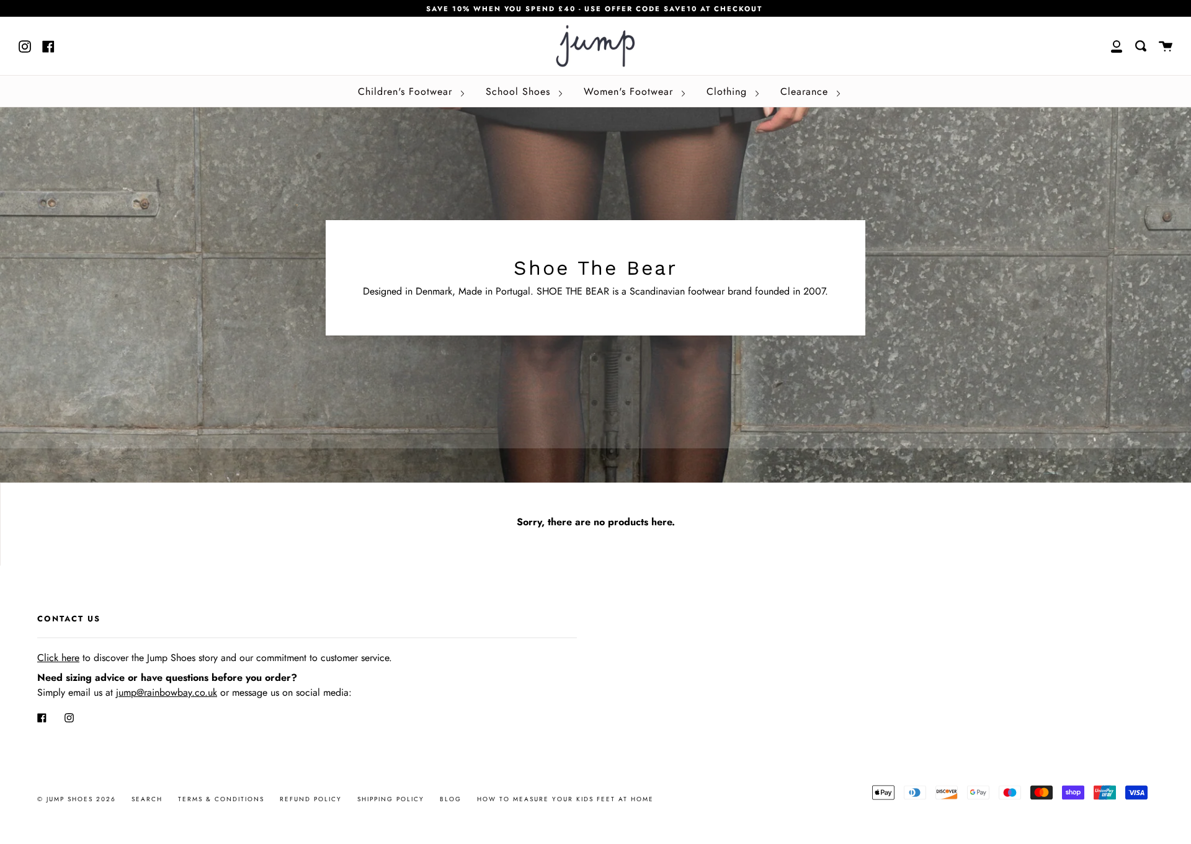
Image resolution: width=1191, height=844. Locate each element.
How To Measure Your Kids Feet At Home (565, 799)
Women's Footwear (630, 91)
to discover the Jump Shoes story (127, 658)
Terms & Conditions (221, 799)
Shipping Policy (390, 799)
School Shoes (520, 91)
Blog (451, 799)
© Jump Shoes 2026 (76, 799)
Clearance (806, 91)
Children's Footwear (407, 91)
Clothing (729, 91)
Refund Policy (311, 799)
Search (147, 799)
